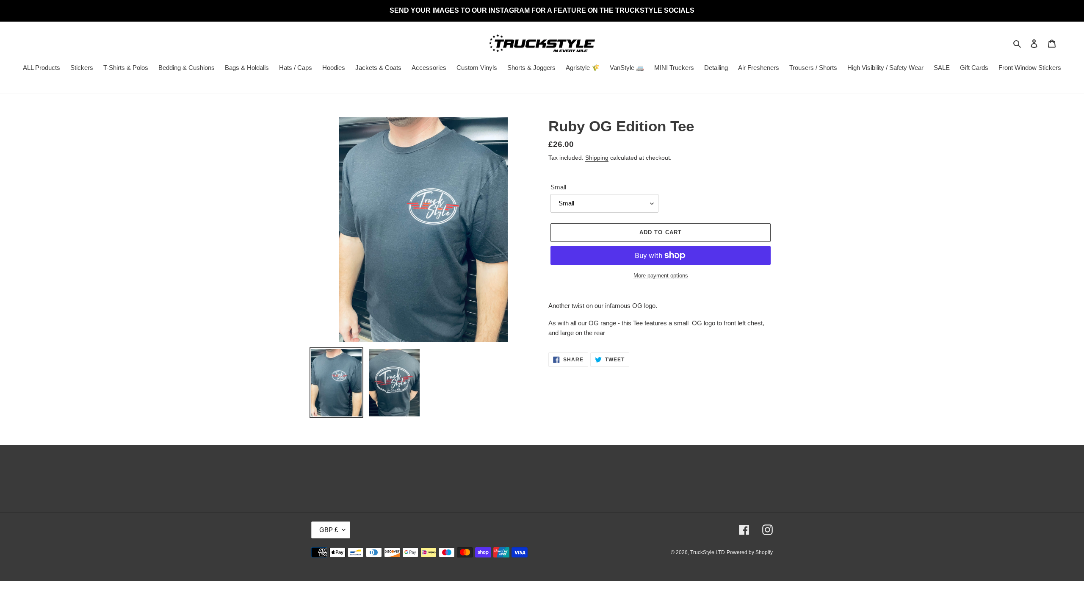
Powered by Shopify (750, 552)
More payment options (660, 275)
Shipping (596, 157)
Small (558, 187)
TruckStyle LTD (707, 552)
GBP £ (328, 529)
